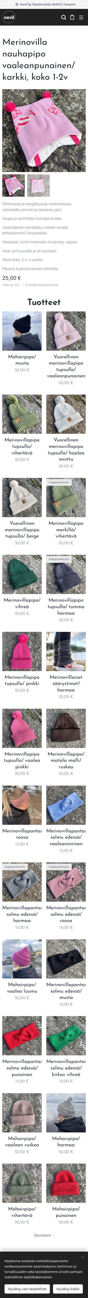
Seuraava (42, 1235)
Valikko (81, 17)
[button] (63, 17)
